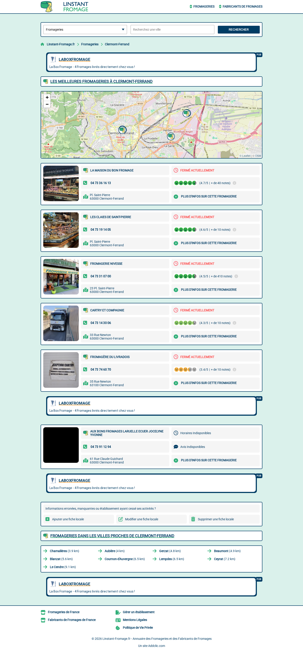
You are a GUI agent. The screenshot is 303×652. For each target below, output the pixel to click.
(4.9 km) (227, 551)
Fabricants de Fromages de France (72, 620)
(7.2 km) (224, 559)
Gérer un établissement (139, 612)
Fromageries (203, 6)
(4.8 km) (170, 551)
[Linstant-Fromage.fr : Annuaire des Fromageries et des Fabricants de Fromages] (68, 6)
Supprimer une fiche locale (216, 519)
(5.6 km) (61, 559)
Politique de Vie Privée (138, 627)
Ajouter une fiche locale (68, 519)
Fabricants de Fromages (242, 6)
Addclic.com (156, 646)
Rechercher (239, 29)
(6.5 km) (125, 559)
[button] (121, 129)
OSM (258, 155)
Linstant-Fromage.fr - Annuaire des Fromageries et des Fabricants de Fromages (157, 638)
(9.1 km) (63, 567)
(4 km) (115, 551)
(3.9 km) (64, 551)
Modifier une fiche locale (141, 519)
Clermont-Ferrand (117, 44)
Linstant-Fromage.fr (61, 44)
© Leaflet (245, 155)
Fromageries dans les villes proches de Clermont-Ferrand (112, 535)
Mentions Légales (135, 620)
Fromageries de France (63, 612)
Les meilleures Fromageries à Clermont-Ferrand (101, 81)
